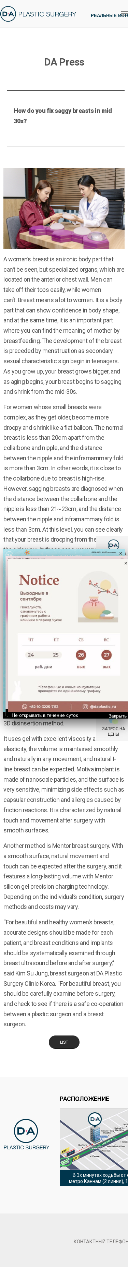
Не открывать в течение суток (45, 715)
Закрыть (118, 716)
